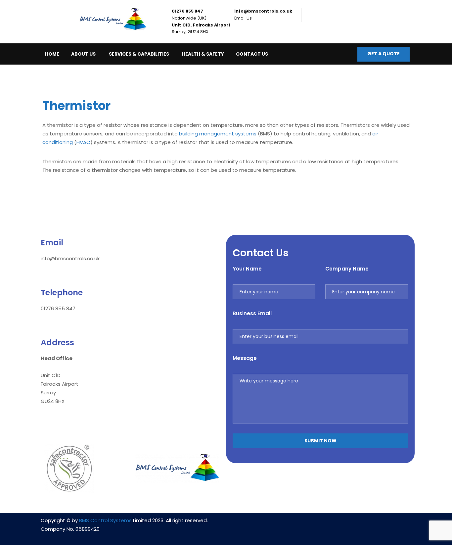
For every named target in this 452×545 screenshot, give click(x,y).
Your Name (247, 268)
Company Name (347, 268)
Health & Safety (203, 54)
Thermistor (77, 105)
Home (52, 54)
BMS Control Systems (105, 520)
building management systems (217, 133)
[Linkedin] (301, 524)
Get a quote (383, 53)
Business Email (252, 313)
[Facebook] (320, 524)
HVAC (83, 142)
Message (245, 358)
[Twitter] (340, 524)
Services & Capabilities (139, 54)
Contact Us (252, 54)
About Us (83, 54)
